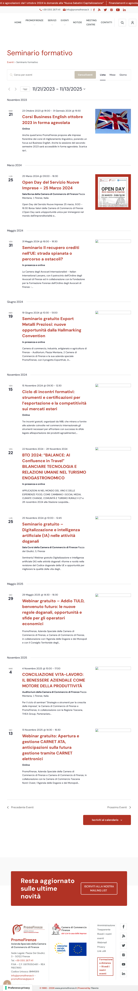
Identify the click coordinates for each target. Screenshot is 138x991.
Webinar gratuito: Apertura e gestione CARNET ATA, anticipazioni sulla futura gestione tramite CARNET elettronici (50, 747)
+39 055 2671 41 (24, 960)
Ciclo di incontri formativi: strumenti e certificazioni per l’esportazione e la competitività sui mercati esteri (54, 400)
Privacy (101, 946)
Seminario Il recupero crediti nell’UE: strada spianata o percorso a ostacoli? (50, 253)
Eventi (65, 20)
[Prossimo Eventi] (16, 89)
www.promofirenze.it (66, 988)
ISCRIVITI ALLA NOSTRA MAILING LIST (99, 888)
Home (17, 22)
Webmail (102, 942)
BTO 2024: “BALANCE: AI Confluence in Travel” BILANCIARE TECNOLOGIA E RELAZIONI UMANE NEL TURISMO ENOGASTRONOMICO (54, 466)
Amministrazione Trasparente (105, 927)
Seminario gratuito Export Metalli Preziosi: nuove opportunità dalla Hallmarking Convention (51, 327)
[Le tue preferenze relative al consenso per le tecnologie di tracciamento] (17, 988)
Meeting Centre (91, 22)
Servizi (52, 20)
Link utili (101, 951)
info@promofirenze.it (22, 975)
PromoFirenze (34, 20)
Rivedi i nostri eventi (104, 936)
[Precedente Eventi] (9, 89)
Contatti (106, 22)
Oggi (25, 89)
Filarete (95, 988)
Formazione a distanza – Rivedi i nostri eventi (105, 966)
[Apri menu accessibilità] (7, 984)
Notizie (77, 22)
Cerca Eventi (85, 74)
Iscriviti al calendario (105, 820)
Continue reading (35, 154)
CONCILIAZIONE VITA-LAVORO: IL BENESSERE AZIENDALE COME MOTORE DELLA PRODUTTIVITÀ (53, 680)
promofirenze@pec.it (22, 978)
